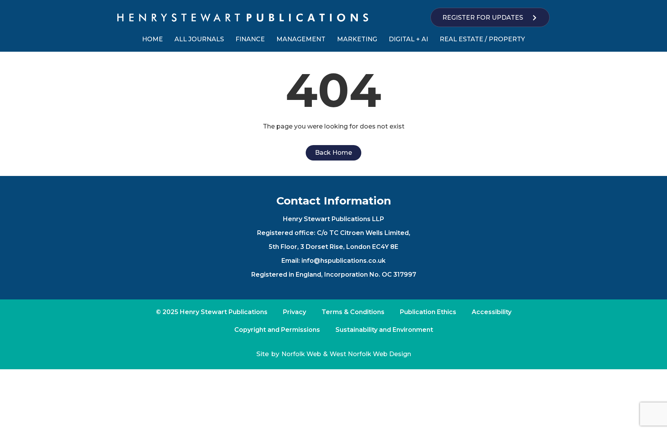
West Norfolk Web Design (370, 354)
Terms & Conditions (353, 312)
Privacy (294, 312)
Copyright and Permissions (277, 329)
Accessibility (491, 312)
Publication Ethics (428, 312)
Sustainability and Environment (384, 329)
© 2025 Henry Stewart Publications (211, 312)
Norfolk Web (301, 354)
